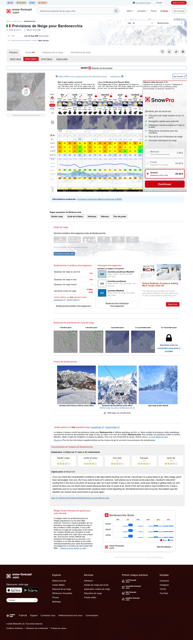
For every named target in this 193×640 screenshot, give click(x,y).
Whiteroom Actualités (62, 593)
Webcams (105, 216)
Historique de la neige (52, 52)
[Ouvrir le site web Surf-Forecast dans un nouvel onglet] (10, 2)
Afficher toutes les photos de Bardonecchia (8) (117, 408)
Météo (129, 11)
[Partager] (176, 52)
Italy (17, 21)
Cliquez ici (58, 440)
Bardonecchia (29, 21)
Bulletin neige (57, 216)
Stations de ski (59, 580)
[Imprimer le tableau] (183, 52)
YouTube (164, 593)
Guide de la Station (75, 216)
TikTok (163, 589)
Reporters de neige (93, 593)
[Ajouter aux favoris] (162, 52)
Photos (154, 11)
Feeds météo (90, 597)
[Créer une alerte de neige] (169, 52)
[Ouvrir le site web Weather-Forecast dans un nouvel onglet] (42, 2)
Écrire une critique (80, 503)
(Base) (46, 59)
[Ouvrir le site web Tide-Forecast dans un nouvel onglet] (32, 2)
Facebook (164, 580)
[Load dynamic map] (26, 92)
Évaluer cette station (60, 503)
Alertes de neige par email (96, 584)
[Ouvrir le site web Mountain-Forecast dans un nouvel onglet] (21, 2)
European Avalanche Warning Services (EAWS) (99, 199)
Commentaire (91, 615)
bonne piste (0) (73, 299)
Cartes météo (62, 59)
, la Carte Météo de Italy (158, 436)
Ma (164, 11)
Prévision (13, 52)
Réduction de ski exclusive (102, 68)
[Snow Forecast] (18, 10)
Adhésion (88, 580)
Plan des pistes (120, 216)
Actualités (141, 11)
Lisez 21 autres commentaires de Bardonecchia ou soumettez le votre (80, 497)
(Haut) (15, 59)
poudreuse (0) (60, 299)
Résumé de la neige (61, 589)
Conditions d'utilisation (14, 628)
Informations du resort (81, 52)
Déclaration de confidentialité (37, 628)
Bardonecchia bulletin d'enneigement (73, 305)
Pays (8, 21)
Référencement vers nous (70, 615)
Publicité (23, 615)
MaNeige (56, 601)
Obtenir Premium (179, 3)
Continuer (164, 184)
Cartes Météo (58, 584)
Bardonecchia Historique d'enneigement (117, 304)
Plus (52, 124)
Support (33, 615)
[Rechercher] (116, 10)
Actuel (29, 52)
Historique (92, 216)
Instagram (164, 584)
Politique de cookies (58, 628)
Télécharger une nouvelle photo (119, 413)
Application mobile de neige (97, 589)
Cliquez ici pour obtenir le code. (73, 548)
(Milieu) (31, 59)
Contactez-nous (48, 615)
